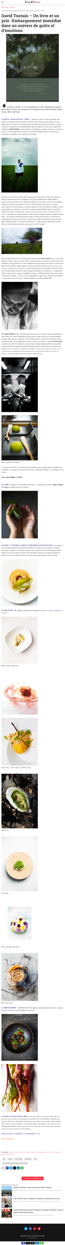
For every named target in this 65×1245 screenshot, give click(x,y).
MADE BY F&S (23, 10)
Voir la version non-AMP (38, 1236)
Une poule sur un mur (39, 10)
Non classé (12, 7)
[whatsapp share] (22, 1168)
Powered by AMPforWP (32, 1237)
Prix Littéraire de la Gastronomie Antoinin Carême (15, 1163)
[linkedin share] (18, 1168)
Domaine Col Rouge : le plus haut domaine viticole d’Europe (32, 1187)
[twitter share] (11, 1168)
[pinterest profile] (34, 1228)
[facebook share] (7, 1168)
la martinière (28, 1159)
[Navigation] (2, 2)
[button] (23, 1243)
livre (35, 1159)
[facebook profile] (30, 1228)
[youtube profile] (39, 1228)
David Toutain (18, 1159)
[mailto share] (14, 1168)
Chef (4, 1159)
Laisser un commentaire (32, 1178)
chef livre (10, 1159)
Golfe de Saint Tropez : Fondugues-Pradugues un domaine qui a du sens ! (36, 1198)
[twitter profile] (26, 1228)
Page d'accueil (4, 7)
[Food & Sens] (32, 1)
